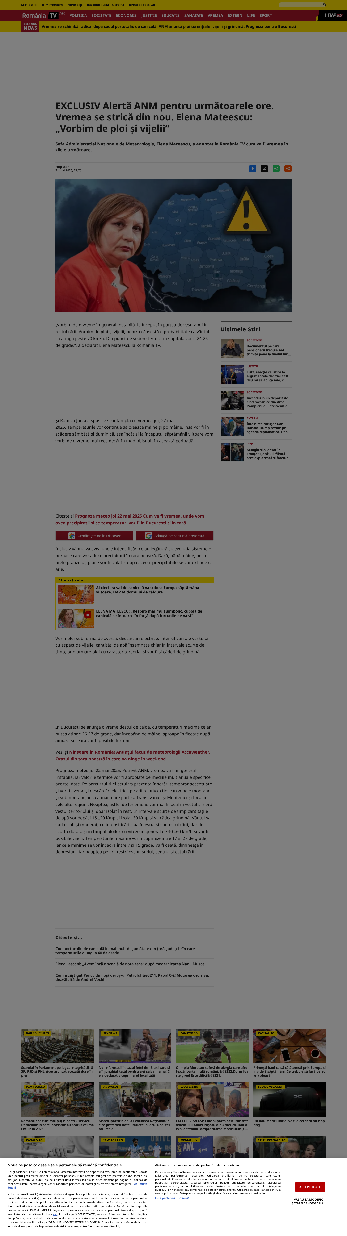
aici (55, 1214)
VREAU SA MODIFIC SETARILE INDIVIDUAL (308, 1201)
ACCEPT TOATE (310, 1187)
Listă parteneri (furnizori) (172, 1198)
